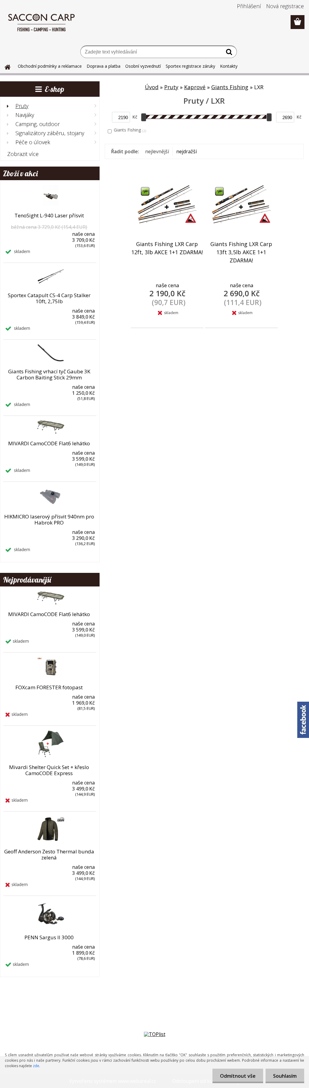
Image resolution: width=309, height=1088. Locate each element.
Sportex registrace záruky (190, 66)
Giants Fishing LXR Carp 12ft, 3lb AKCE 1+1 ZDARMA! (167, 248)
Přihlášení (249, 6)
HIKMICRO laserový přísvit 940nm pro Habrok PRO (49, 520)
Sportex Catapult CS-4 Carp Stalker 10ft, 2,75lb (49, 298)
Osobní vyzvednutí (143, 66)
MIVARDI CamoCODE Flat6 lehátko (49, 443)
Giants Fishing (229, 87)
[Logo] (41, 22)
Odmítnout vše (238, 1076)
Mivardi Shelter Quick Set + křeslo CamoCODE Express (49, 770)
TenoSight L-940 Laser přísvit (49, 216)
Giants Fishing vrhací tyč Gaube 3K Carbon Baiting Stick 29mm (49, 375)
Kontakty (228, 66)
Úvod (151, 87)
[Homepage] (4, 66)
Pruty (171, 87)
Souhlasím (285, 1076)
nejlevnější (157, 151)
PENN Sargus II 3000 (49, 937)
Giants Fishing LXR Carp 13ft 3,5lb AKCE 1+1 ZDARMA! (241, 252)
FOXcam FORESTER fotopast (49, 687)
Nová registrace (285, 6)
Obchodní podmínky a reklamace (50, 66)
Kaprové (194, 87)
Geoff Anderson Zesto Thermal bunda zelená (49, 855)
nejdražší (186, 151)
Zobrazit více (23, 154)
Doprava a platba (103, 66)
